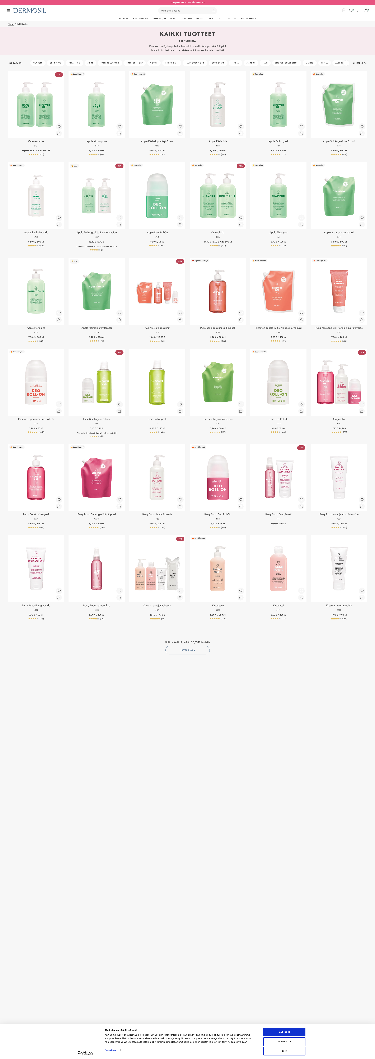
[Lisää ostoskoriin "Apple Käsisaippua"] (119, 133)
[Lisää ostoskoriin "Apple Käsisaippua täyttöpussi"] (180, 133)
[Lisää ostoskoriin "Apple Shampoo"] (301, 224)
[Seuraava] (346, 63)
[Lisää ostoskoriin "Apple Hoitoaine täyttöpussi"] (119, 320)
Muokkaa (282, 1041)
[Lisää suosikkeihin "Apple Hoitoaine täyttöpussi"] (119, 313)
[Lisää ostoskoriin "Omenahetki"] (241, 224)
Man (265, 63)
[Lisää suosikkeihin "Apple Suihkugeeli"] (301, 126)
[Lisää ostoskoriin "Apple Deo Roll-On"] (180, 224)
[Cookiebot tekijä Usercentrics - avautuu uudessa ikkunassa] (85, 1053)
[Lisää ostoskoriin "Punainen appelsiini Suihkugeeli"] (241, 320)
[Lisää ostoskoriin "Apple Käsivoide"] (241, 133)
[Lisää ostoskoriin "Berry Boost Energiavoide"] (59, 598)
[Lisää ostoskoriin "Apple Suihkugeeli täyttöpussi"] (362, 133)
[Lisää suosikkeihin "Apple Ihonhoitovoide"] (59, 218)
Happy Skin (171, 63)
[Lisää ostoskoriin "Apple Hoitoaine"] (59, 320)
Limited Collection (287, 63)
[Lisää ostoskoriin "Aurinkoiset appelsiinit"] (180, 320)
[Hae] (213, 10)
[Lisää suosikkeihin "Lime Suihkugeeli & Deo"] (119, 404)
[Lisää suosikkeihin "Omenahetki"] (241, 218)
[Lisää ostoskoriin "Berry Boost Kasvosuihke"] (119, 598)
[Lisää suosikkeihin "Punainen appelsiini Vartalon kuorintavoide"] (362, 313)
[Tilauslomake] (344, 10)
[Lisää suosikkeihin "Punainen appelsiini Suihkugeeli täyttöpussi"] (301, 313)
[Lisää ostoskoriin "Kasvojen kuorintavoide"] (362, 598)
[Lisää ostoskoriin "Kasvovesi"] (301, 598)
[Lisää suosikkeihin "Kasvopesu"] (241, 591)
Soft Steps (218, 63)
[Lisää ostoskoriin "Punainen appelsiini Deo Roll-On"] (59, 411)
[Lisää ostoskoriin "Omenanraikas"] (59, 133)
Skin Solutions (109, 63)
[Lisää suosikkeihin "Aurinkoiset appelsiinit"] (180, 313)
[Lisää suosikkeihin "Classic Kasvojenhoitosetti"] (180, 591)
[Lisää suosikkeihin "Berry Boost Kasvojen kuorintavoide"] (362, 499)
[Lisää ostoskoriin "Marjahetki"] (362, 411)
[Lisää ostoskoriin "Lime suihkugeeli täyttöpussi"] (241, 411)
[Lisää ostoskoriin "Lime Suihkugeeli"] (180, 411)
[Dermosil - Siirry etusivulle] (30, 10)
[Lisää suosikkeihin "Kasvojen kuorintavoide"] (362, 591)
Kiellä (284, 1051)
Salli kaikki (284, 1032)
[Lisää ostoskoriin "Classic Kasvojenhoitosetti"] (180, 598)
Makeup (251, 63)
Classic (37, 63)
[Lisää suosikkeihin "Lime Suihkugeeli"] (180, 404)
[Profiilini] (358, 10)
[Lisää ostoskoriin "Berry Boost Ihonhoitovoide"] (180, 506)
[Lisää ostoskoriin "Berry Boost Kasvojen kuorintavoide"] (362, 506)
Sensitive (55, 63)
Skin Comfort (134, 63)
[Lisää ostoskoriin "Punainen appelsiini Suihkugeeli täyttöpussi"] (301, 320)
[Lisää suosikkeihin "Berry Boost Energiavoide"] (59, 591)
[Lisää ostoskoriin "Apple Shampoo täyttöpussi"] (362, 224)
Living (310, 63)
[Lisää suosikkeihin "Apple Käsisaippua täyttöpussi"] (180, 126)
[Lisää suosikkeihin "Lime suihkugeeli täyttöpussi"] (241, 404)
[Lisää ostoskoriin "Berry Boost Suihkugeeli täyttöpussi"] (119, 506)
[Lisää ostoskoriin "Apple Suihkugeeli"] (301, 133)
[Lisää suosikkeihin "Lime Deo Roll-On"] (301, 404)
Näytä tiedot (111, 1050)
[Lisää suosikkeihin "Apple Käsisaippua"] (119, 126)
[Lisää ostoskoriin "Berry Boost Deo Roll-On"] (241, 506)
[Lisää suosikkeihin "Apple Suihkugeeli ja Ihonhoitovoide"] (119, 218)
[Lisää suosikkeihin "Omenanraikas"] (59, 126)
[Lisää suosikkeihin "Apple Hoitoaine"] (59, 313)
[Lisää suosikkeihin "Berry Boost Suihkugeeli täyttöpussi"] (119, 499)
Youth (154, 63)
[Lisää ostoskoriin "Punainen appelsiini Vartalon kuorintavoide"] (362, 320)
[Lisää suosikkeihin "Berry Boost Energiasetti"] (301, 499)
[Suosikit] (351, 10)
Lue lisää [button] (219, 50)
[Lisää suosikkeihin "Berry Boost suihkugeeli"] (59, 499)
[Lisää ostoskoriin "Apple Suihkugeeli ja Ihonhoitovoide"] (119, 224)
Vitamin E (74, 63)
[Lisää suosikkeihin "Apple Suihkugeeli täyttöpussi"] (362, 126)
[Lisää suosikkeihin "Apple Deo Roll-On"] (180, 218)
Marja (235, 63)
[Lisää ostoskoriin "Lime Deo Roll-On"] (301, 411)
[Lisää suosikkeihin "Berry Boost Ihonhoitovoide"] (180, 499)
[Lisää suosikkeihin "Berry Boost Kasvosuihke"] (119, 591)
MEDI (90, 63)
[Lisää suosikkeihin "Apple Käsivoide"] (241, 126)
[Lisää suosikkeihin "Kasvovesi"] (301, 591)
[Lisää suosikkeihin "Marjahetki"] (362, 404)
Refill (324, 63)
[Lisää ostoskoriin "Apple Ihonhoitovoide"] (59, 224)
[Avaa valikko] (8, 10)
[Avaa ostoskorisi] (366, 10)
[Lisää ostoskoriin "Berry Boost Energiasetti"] (301, 506)
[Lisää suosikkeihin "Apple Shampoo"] (301, 218)
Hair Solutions (195, 63)
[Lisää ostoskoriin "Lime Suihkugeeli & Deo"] (119, 411)
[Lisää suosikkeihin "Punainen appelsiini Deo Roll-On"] (59, 404)
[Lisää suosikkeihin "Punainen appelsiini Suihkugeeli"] (241, 313)
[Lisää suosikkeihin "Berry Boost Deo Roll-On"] (241, 499)
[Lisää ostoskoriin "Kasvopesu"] (241, 598)
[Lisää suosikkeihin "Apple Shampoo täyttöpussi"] (362, 218)
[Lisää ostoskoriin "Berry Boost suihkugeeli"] (59, 506)
